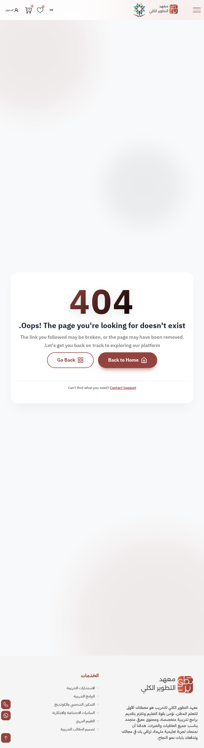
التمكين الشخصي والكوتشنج (74, 704)
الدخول (9, 10)
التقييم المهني (85, 721)
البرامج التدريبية (84, 696)
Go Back (66, 360)
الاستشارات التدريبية (81, 688)
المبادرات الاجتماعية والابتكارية (73, 713)
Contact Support (123, 387)
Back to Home (123, 360)
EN (51, 10)
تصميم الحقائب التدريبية (78, 729)
